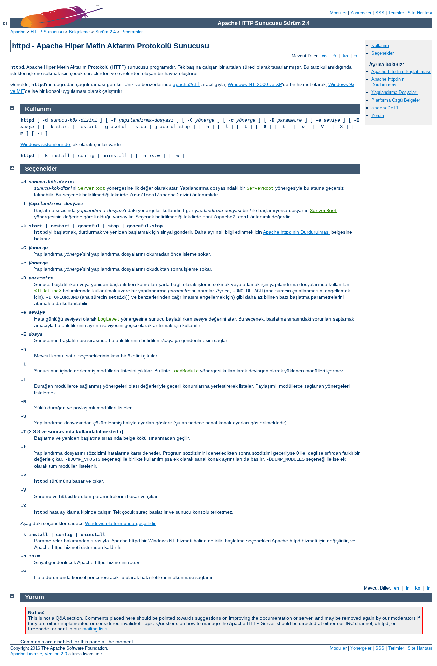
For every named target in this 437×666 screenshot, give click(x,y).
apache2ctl (186, 84)
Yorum (377, 115)
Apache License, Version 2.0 (38, 653)
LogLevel (108, 319)
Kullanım (380, 45)
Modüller (338, 12)
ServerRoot (91, 188)
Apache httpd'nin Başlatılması (401, 71)
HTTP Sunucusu (47, 31)
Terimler (396, 12)
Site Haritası (420, 12)
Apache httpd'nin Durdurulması (387, 81)
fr (335, 55)
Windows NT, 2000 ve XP (255, 84)
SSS (379, 12)
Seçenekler (382, 53)
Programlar (132, 31)
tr (356, 55)
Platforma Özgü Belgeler (395, 100)
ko (345, 55)
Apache (17, 31)
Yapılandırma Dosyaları (394, 92)
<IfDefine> (47, 291)
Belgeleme (79, 31)
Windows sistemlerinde (45, 144)
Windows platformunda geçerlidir (120, 523)
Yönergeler (360, 12)
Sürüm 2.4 (105, 31)
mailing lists (94, 629)
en (324, 55)
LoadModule (185, 371)
